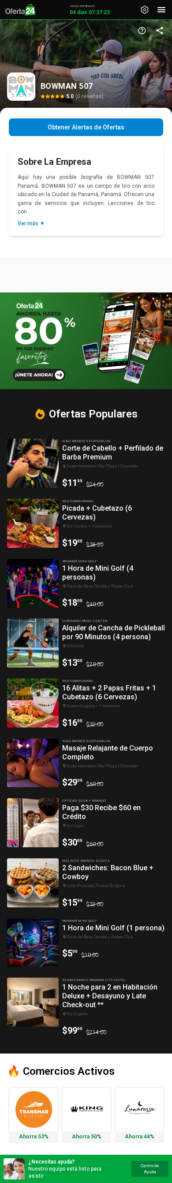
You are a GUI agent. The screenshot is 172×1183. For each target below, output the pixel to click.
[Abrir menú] (161, 9)
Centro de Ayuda (150, 1168)
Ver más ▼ (31, 223)
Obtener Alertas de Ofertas (86, 127)
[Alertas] (144, 9)
